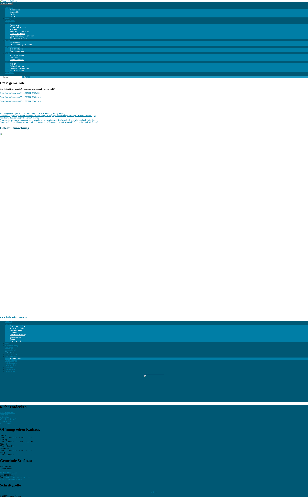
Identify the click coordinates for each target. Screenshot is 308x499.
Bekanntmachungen (12, 346)
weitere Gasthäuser (17, 60)
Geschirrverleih (15, 341)
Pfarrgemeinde (10, 352)
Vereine (8, 40)
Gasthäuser (9, 53)
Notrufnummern (11, 363)
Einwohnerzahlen (16, 330)
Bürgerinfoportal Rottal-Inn (20, 38)
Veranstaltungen (11, 361)
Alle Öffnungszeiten (7, 413)
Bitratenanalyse (15, 359)
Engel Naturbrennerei (18, 51)
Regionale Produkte (12, 47)
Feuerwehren (15, 42)
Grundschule (10, 21)
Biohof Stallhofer (16, 49)
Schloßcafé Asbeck (17, 55)
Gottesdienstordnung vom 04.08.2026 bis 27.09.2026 (20, 93)
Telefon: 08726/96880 (8, 473)
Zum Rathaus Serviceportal (13, 317)
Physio (12, 14)
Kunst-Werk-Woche (17, 34)
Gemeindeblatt (10, 350)
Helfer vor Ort (10, 365)
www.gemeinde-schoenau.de (11, 479)
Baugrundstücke (11, 354)
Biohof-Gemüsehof (17, 66)
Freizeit (7, 23)
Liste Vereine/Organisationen (21, 44)
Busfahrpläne (10, 369)
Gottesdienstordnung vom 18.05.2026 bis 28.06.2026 (20, 101)
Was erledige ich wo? (8, 419)
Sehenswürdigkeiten (17, 328)
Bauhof (12, 339)
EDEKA (13, 64)
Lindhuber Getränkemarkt (19, 68)
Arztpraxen (9, 8)
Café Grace (14, 57)
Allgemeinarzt (15, 10)
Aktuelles (8, 322)
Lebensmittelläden (12, 62)
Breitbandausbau (11, 356)
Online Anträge (6, 421)
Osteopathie (14, 12)
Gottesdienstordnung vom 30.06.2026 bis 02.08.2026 (20, 97)
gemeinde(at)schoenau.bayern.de (17, 477)
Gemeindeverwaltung (18, 335)
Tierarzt (12, 16)
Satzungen (9, 348)
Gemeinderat (14, 333)
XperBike (13, 29)
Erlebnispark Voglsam (18, 27)
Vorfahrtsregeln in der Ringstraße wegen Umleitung (19, 118)
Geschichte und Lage (18, 326)
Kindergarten (10, 18)
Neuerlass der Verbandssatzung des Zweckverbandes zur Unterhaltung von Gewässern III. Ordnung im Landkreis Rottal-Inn (47, 120)
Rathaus (8, 324)
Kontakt (8, 343)
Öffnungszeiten (15, 337)
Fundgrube (9, 367)
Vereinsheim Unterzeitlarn (19, 31)
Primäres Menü (6, 3)
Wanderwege (15, 25)
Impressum (4, 415)
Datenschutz (4, 417)
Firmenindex (9, 73)
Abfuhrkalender (6, 423)
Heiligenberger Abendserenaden (22, 36)
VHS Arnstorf (10, 372)
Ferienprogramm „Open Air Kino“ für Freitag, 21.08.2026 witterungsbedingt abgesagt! (33, 113)
